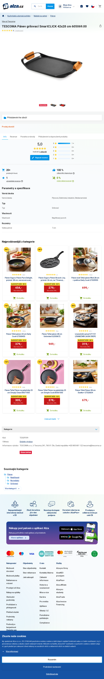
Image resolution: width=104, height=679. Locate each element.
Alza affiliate (61, 585)
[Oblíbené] (87, 6)
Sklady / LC (44, 611)
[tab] (5, 137)
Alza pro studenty (59, 590)
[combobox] (39, 6)
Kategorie (8, 429)
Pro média (44, 602)
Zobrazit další (50, 419)
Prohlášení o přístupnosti (11, 606)
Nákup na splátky (13, 592)
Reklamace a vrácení (11, 581)
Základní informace (44, 578)
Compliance (45, 623)
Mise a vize (44, 592)
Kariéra (43, 597)
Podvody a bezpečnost (11, 625)
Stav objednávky (29, 568)
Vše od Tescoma (8, 21)
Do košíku (20, 298)
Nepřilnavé (14, 478)
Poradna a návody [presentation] (28, 137)
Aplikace (43, 606)
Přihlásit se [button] (67, 7)
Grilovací (14, 484)
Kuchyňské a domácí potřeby (18, 16)
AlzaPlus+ (60, 580)
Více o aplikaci (17, 538)
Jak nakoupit (28, 577)
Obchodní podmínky (10, 598)
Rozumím (52, 659)
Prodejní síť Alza (13, 588)
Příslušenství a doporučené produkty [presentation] (52, 137)
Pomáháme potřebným (44, 616)
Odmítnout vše (52, 674)
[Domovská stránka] (3, 16)
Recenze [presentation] (13, 137)
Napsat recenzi (41, 158)
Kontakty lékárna (46, 573)
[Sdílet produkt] (100, 26)
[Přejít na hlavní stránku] (13, 6)
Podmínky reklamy (10, 618)
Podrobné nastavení (52, 667)
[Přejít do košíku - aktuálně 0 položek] (99, 6)
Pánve (52, 16)
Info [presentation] (5, 137)
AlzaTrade (60, 597)
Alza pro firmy (62, 568)
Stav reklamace (29, 573)
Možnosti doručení (10, 569)
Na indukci (14, 481)
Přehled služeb (12, 612)
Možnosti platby (12, 576)
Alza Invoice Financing (61, 603)
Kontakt (43, 568)
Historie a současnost (44, 586)
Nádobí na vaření (40, 16)
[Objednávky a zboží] (81, 6)
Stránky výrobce (26, 442)
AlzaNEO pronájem (60, 574)
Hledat (50, 6)
